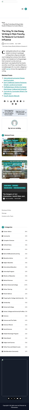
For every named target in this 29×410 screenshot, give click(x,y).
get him (8, 69)
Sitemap (4, 213)
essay (10, 46)
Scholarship (7, 302)
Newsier (22, 405)
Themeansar (14, 407)
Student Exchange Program (11, 333)
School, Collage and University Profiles (14, 311)
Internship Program (9, 271)
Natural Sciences (17, 165)
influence (19, 46)
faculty (14, 46)
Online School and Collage (19, 142)
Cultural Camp (7, 245)
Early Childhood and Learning (12, 253)
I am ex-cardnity (15, 128)
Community (15, 140)
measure (24, 46)
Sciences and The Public (10, 320)
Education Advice (8, 142)
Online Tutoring (8, 289)
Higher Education (8, 262)
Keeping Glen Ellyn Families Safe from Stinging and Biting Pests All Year (13, 151)
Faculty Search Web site (11, 96)
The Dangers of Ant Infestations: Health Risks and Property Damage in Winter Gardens (13, 197)
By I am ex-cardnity (9, 43)
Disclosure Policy (6, 210)
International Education (10, 267)
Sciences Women (8, 324)
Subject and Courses (9, 342)
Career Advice (7, 140)
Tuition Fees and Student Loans (12, 347)
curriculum (5, 46)
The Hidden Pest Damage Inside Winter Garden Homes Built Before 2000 (13, 174)
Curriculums (7, 249)
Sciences (6, 316)
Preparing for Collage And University (14, 298)
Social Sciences (8, 329)
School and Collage (9, 307)
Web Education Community (11, 351)
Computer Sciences (17, 163)
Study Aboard (7, 338)
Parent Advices (8, 293)
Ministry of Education (9, 276)
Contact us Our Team (7, 216)
